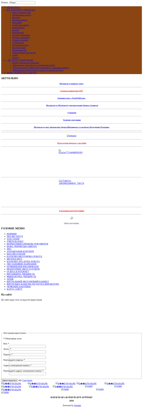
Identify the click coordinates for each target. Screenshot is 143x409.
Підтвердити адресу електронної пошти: (23, 371)
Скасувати (27, 380)
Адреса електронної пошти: (17, 365)
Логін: (7, 349)
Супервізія (71, 113)
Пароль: (8, 354)
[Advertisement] (15, 317)
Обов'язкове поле (12, 338)
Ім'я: (6, 343)
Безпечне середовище (72, 120)
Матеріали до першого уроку (71, 84)
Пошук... (5, 2)
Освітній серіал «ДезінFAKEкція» (72, 98)
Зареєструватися (9, 380)
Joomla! (77, 405)
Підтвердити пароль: (14, 360)
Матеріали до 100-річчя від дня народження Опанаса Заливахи (72, 105)
